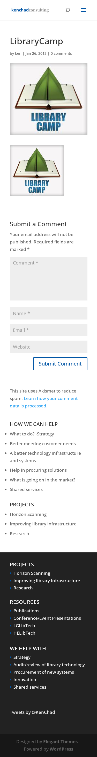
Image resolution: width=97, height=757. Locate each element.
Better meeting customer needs (43, 443)
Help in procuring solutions (38, 470)
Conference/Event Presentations (47, 618)
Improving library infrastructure (43, 524)
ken (18, 53)
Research (19, 533)
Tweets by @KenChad (32, 712)
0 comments (61, 53)
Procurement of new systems (43, 672)
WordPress (61, 749)
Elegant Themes (60, 741)
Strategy (22, 657)
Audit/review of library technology (49, 665)
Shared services (26, 489)
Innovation (24, 679)
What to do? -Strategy (32, 434)
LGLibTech (24, 625)
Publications (26, 611)
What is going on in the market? (43, 480)
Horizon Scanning (28, 514)
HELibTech (24, 633)
